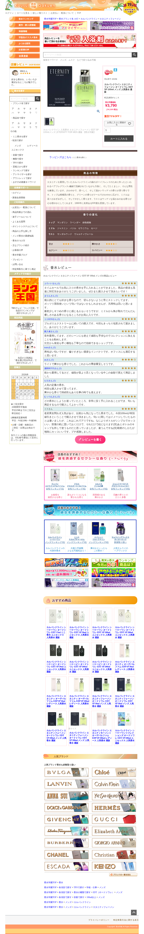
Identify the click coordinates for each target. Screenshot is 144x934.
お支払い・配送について (62, 13)
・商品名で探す (18, 118)
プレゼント (17, 259)
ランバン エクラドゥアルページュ (55, 485)
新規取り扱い (120, 542)
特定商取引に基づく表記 (24, 269)
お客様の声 (24, 49)
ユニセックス (17, 150)
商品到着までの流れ (21, 212)
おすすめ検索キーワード (24, 182)
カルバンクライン (89, 19)
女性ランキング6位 (99, 489)
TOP (79, 13)
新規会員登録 (18, 197)
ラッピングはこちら (60, 157)
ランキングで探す (21, 170)
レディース (32, 145)
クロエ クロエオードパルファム (76, 485)
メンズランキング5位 (77, 542)
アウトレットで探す (22, 178)
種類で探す (18, 159)
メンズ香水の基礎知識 (23, 236)
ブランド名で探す (21, 103)
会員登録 (24, 56)
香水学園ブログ (19, 255)
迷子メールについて (21, 217)
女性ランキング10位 (120, 489)
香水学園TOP (50, 19)
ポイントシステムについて (25, 226)
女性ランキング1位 (55, 489)
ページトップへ (134, 912)
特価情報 (24, 31)
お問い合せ (17, 264)
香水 (61, 882)
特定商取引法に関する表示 (126, 920)
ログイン (9, 13)
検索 (134, 54)
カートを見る (23, 13)
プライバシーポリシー (99, 920)
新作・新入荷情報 (24, 25)
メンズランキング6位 (99, 542)
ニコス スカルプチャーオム (77, 538)
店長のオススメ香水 (24, 37)
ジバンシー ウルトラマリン (99, 538)
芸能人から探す (20, 166)
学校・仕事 (91, 887)
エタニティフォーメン (110, 19)
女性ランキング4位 (77, 489)
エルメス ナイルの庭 (98, 485)
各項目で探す (65, 887)
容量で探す (79, 897)
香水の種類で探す (82, 892)
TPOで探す (79, 887)
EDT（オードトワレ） (103, 892)
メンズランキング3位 (55, 542)
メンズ (102, 887)
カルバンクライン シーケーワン (55, 538)
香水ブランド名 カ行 (68, 19)
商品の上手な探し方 (21, 231)
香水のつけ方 (18, 240)
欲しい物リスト (40, 13)
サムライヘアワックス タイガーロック (120, 538)
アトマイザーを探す (22, 174)
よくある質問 (24, 43)
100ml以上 (91, 897)
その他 (13, 131)
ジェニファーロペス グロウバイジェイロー (120, 485)
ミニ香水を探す (20, 136)
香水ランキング (24, 19)
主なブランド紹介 (20, 245)
